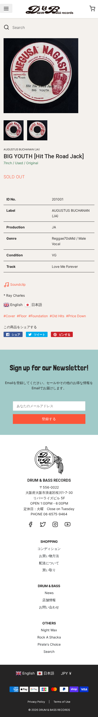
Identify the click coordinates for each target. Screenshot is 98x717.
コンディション (49, 549)
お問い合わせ (49, 607)
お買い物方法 (49, 556)
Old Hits (58, 316)
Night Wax (49, 630)
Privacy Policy (36, 701)
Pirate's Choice (49, 644)
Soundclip (17, 284)
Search (49, 651)
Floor (23, 316)
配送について (49, 563)
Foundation (39, 316)
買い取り (49, 570)
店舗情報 (49, 600)
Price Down (77, 316)
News (49, 593)
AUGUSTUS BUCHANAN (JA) (22, 149)
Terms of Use (62, 701)
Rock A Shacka (49, 637)
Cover (10, 316)
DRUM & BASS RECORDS (54, 710)
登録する (49, 419)
